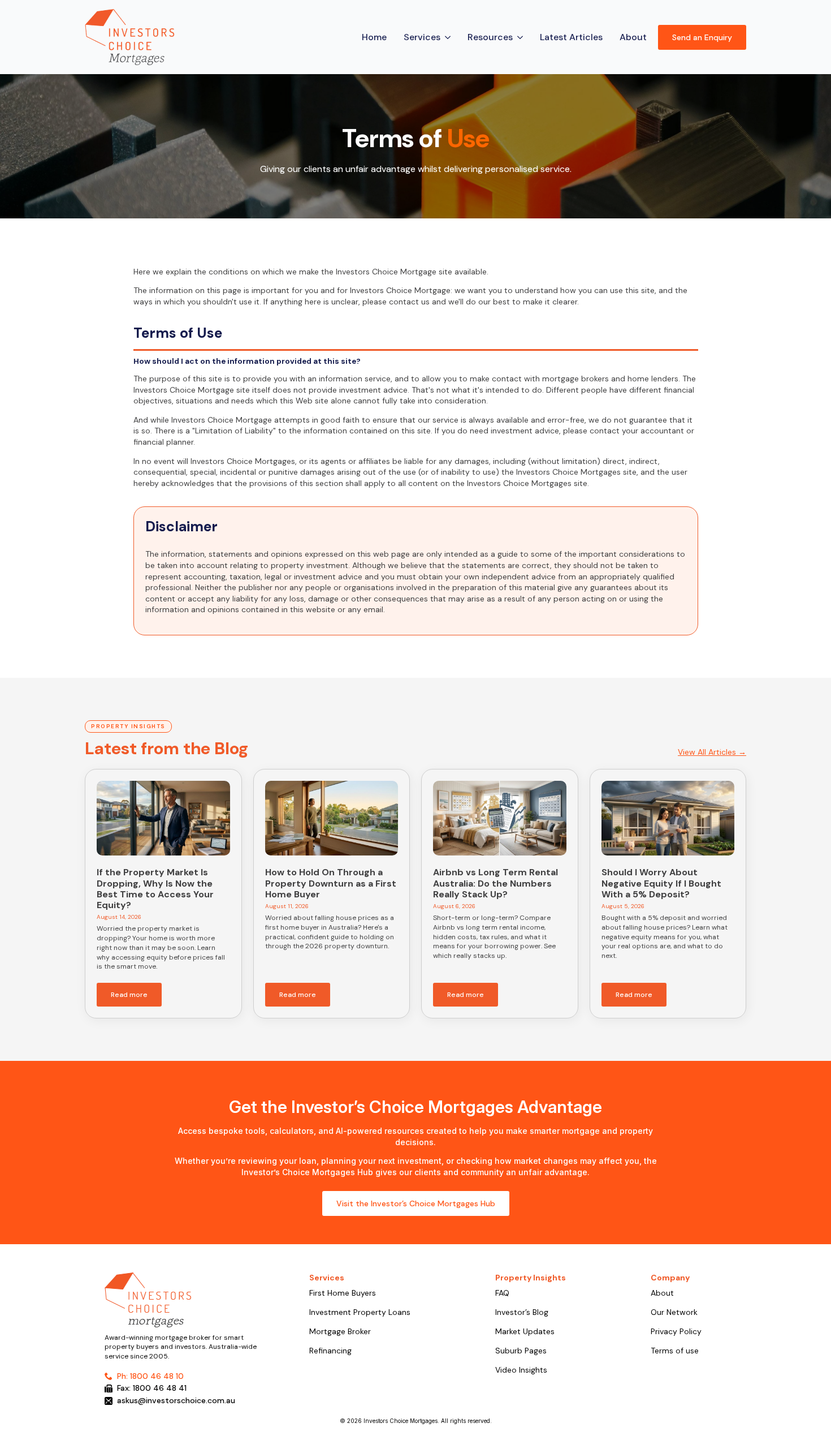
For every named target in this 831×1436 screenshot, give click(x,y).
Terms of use (675, 1351)
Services (422, 37)
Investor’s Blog (521, 1312)
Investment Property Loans (359, 1312)
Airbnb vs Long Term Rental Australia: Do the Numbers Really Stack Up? (495, 883)
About (633, 37)
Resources (490, 37)
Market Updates (525, 1331)
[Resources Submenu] (521, 37)
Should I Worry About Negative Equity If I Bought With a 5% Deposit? (661, 883)
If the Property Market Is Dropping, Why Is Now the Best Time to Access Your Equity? (155, 888)
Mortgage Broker (340, 1331)
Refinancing (330, 1351)
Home (374, 37)
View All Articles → (712, 752)
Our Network (674, 1312)
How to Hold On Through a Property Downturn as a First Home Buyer (330, 883)
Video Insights (521, 1370)
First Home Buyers (342, 1293)
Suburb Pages (521, 1351)
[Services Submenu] (448, 37)
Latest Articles (571, 37)
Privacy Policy (676, 1331)
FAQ (502, 1293)
